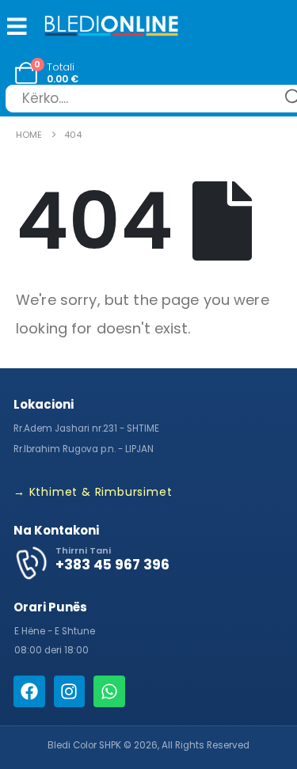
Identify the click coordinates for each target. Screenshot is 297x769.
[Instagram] (70, 691)
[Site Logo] (111, 27)
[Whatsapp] (109, 691)
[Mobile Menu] (13, 26)
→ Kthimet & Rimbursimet (92, 492)
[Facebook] (29, 691)
